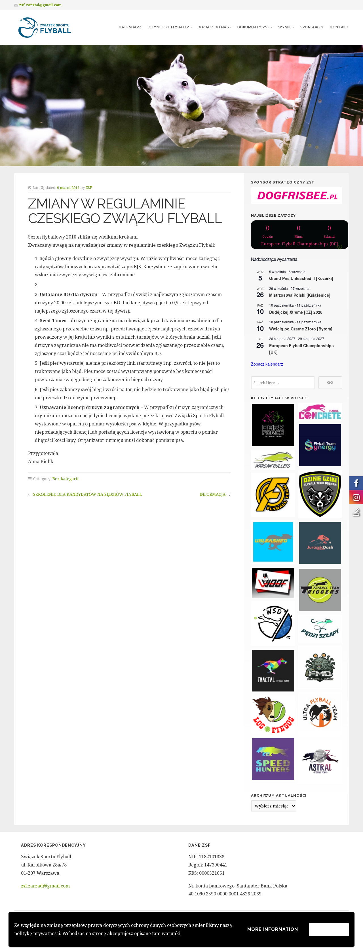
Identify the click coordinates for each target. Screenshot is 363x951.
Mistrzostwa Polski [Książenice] (299, 295)
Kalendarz (130, 27)
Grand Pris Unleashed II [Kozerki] (301, 278)
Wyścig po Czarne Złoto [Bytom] (300, 329)
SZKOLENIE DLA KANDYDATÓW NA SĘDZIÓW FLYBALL (87, 494)
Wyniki (285, 27)
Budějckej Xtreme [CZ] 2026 (295, 312)
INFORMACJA (212, 494)
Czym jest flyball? (169, 27)
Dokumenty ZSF (253, 27)
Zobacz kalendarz (267, 364)
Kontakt (339, 27)
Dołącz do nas (213, 27)
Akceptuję (329, 929)
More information (272, 929)
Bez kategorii (65, 478)
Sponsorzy (312, 27)
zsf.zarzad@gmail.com (40, 5)
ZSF (89, 187)
